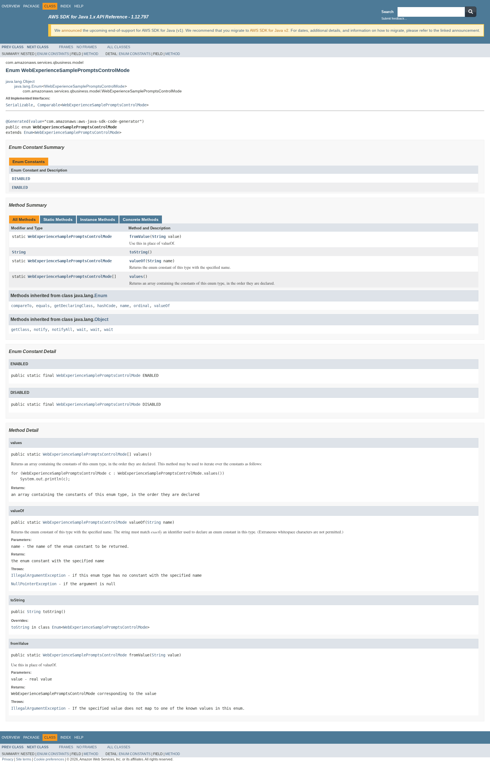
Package (31, 6)
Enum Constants (53, 54)
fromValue (139, 236)
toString (138, 252)
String (159, 236)
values (136, 276)
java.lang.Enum (28, 86)
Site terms (23, 759)
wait (81, 329)
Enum (28, 132)
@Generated (17, 121)
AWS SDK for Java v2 (269, 30)
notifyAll (62, 329)
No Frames (87, 47)
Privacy (7, 759)
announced (72, 30)
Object (101, 319)
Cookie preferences (49, 759)
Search (387, 12)
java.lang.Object (20, 81)
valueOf (137, 261)
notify (40, 329)
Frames (66, 47)
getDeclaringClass (73, 305)
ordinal (141, 305)
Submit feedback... (394, 18)
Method (91, 54)
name (124, 305)
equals (43, 305)
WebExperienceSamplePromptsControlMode (84, 86)
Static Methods (58, 219)
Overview (11, 6)
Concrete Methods (141, 219)
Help (78, 6)
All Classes (118, 47)
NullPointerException (33, 584)
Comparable (48, 105)
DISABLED (21, 178)
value (36, 121)
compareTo (21, 305)
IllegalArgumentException (38, 575)
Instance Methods (97, 219)
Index (65, 6)
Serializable (19, 105)
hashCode (106, 305)
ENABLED (20, 187)
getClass (20, 329)
